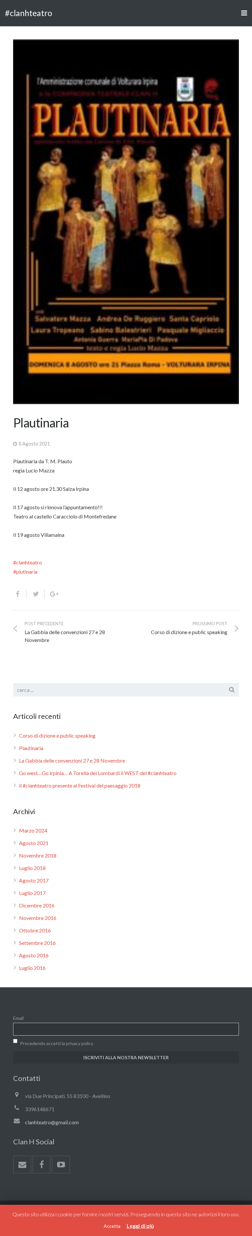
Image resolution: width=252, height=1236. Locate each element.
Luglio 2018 (32, 868)
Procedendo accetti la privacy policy (56, 1043)
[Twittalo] (36, 594)
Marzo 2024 (33, 830)
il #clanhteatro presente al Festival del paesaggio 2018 (79, 785)
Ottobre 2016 (35, 930)
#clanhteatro (28, 13)
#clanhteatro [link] (27, 562)
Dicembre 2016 (36, 905)
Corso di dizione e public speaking (57, 735)
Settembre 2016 (37, 943)
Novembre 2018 (37, 855)
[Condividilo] (20, 594)
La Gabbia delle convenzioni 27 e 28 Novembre (72, 760)
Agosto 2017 (34, 880)
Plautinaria (31, 748)
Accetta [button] (112, 1226)
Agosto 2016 (34, 955)
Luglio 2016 (32, 968)
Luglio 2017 (32, 893)
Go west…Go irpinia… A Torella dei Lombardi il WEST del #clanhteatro (98, 773)
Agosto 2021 (34, 843)
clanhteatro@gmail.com (52, 1122)
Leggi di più (140, 1226)
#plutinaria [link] (25, 571)
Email (18, 1018)
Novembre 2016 (37, 918)
